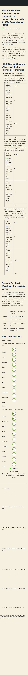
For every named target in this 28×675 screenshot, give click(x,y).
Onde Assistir (6, 615)
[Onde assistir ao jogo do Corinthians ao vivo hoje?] (14, 539)
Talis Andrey (14, 471)
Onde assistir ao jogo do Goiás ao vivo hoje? (13, 607)
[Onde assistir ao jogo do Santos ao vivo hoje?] (14, 579)
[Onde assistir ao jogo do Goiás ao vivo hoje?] (14, 598)
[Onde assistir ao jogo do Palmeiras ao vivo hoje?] (14, 497)
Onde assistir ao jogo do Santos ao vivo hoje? (14, 588)
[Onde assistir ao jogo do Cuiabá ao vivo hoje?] (14, 560)
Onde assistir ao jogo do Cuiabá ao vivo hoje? (14, 569)
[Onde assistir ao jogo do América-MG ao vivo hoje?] (14, 518)
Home (1, 615)
